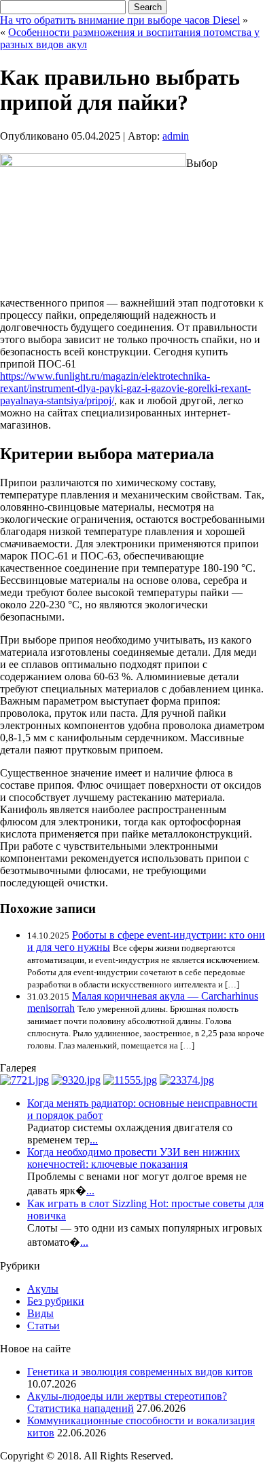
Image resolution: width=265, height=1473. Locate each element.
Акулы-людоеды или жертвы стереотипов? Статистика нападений (127, 1402)
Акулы (42, 1289)
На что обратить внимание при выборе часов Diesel (120, 20)
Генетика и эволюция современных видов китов (140, 1371)
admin (175, 136)
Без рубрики (55, 1301)
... (94, 1139)
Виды (40, 1313)
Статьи (43, 1325)
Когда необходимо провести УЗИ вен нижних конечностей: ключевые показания (133, 1158)
